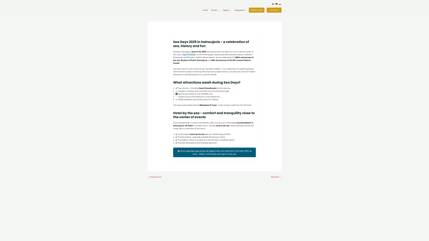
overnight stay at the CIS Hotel (200, 151)
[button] (218, 10)
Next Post (276, 177)
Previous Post (155, 177)
